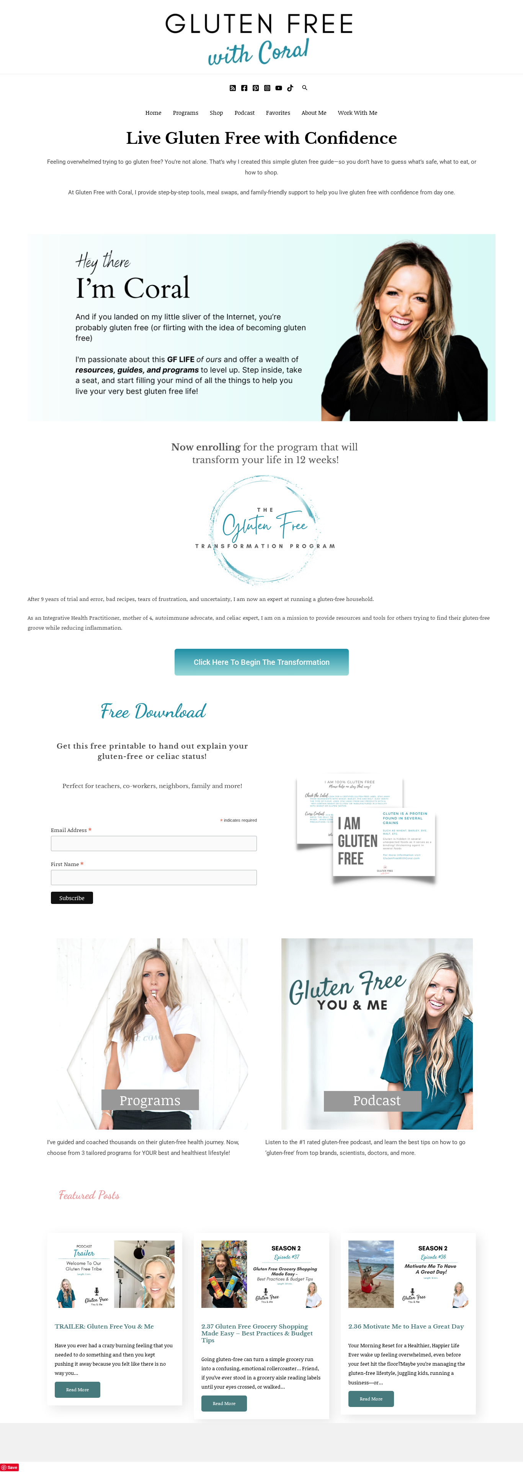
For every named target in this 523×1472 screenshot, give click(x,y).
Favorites (278, 112)
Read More (77, 1389)
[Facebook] (244, 88)
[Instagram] (267, 88)
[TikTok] (290, 88)
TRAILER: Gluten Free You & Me (104, 1326)
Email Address (71, 830)
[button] (304, 87)
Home (153, 112)
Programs (185, 112)
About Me (314, 112)
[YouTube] (278, 88)
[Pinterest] (255, 88)
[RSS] (232, 88)
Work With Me (358, 112)
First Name (67, 864)
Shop (216, 112)
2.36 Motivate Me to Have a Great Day (406, 1326)
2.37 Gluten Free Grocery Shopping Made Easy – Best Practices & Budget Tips (257, 1333)
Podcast (245, 112)
